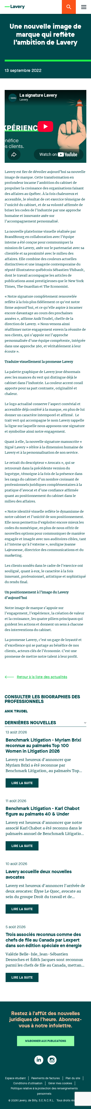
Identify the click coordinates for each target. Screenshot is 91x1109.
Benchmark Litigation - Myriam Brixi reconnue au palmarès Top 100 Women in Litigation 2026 (43, 746)
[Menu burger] (83, 7)
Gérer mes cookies (60, 1083)
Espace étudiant (15, 1078)
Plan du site (73, 1078)
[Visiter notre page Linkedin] (38, 1060)
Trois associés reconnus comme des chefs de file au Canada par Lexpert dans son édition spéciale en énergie (44, 940)
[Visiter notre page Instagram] (52, 1060)
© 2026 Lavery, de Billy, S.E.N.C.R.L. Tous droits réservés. (45, 1100)
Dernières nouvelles (30, 723)
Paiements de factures (45, 1078)
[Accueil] (15, 7)
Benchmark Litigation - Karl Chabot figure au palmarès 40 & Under (43, 812)
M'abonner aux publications (45, 1041)
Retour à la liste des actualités (42, 677)
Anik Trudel (16, 711)
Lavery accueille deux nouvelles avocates (39, 875)
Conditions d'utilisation (27, 1083)
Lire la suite (22, 783)
